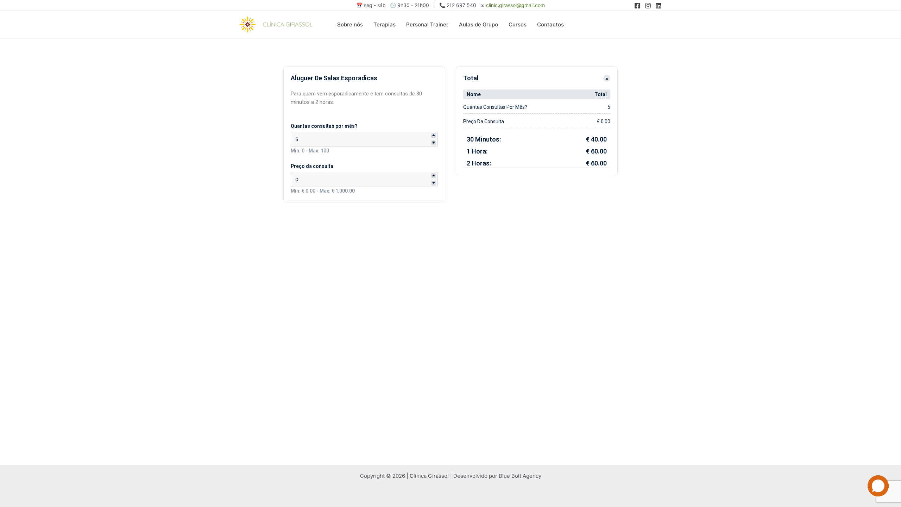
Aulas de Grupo (478, 24)
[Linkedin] (658, 5)
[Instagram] (648, 5)
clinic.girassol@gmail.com (515, 5)
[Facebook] (637, 5)
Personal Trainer (427, 24)
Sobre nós (350, 24)
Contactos (550, 24)
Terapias (384, 24)
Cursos (518, 24)
